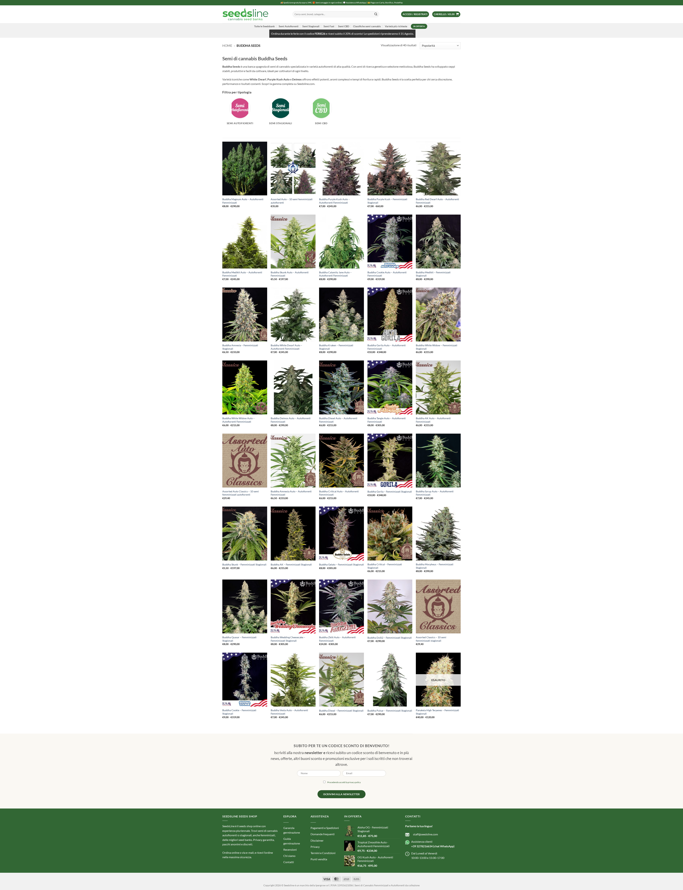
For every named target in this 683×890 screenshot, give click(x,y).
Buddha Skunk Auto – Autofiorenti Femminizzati (290, 274)
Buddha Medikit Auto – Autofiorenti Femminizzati (242, 274)
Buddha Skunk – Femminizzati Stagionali (244, 564)
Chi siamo (289, 855)
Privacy (315, 846)
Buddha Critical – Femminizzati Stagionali (384, 566)
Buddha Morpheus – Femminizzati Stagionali (434, 566)
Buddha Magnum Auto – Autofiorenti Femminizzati (242, 201)
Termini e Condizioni (323, 853)
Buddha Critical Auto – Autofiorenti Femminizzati (339, 493)
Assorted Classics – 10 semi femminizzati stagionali (431, 639)
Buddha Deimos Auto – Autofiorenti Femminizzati (291, 420)
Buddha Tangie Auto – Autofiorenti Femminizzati (386, 420)
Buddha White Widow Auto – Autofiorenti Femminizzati (238, 420)
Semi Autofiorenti (288, 26)
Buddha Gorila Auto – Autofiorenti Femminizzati (386, 347)
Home (227, 46)
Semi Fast (329, 26)
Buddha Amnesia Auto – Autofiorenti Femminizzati (291, 493)
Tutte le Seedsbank (264, 26)
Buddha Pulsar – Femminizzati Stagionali (389, 710)
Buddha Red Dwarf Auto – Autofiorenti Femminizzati (437, 201)
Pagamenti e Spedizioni (325, 828)
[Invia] (376, 14)
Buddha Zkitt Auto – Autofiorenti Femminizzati (337, 639)
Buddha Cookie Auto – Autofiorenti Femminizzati (387, 274)
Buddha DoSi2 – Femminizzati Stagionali (389, 637)
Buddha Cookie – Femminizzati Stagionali (239, 712)
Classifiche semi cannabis (367, 26)
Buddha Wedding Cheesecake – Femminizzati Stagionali (288, 639)
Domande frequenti (323, 834)
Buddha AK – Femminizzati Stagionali (291, 564)
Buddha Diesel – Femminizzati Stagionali (341, 710)
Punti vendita (319, 859)
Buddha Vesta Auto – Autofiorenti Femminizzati (289, 712)
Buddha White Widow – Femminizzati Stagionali (436, 347)
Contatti (288, 862)
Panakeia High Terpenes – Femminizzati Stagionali (437, 712)
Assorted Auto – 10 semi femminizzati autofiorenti (292, 201)
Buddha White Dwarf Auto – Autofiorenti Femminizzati (286, 347)
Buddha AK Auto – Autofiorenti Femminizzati (433, 420)
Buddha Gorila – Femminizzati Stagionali (389, 491)
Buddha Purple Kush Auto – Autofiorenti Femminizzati (334, 201)
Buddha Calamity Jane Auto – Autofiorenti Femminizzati (335, 274)
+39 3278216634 (422, 846)
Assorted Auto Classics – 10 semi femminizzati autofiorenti (240, 493)
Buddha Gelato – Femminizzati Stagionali (341, 564)
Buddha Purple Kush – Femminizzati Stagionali (387, 201)
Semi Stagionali (310, 26)
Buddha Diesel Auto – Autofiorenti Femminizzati (338, 420)
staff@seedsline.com (425, 834)
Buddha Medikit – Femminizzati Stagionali (433, 274)
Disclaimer (317, 840)
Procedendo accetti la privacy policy (344, 782)
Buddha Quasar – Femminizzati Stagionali (239, 639)
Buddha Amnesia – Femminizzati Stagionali (240, 347)
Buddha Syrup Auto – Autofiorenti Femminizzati (435, 493)
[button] (415, 14)
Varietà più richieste (396, 26)
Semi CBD (343, 26)
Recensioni (290, 849)
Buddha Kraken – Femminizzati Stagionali (336, 347)
